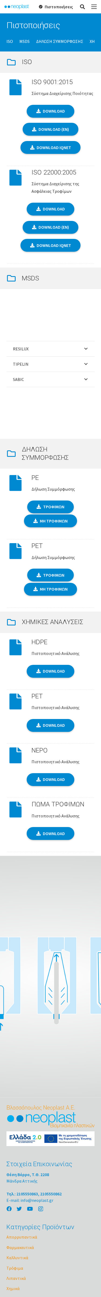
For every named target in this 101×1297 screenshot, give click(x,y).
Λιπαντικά (16, 1278)
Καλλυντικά (17, 1257)
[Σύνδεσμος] (16, 6)
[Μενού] (94, 6)
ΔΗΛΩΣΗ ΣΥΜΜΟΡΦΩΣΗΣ (59, 41)
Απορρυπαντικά (21, 1237)
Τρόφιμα (14, 1268)
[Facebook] (9, 1208)
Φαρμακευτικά (20, 1247)
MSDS (24, 41)
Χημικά (13, 1288)
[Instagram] (40, 1209)
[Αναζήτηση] (82, 6)
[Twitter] (19, 1208)
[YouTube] (30, 1208)
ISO (9, 41)
